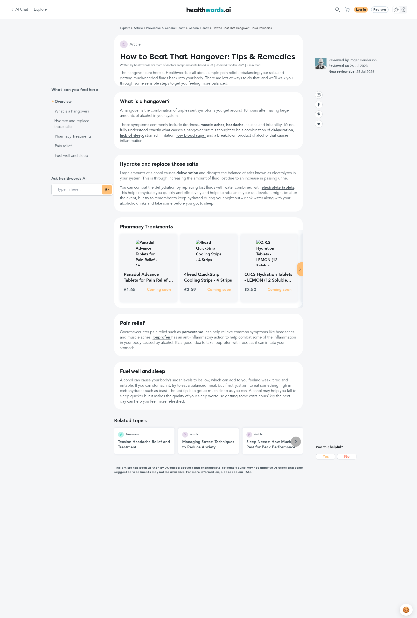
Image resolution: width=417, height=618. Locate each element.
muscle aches (212, 125)
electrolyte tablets (278, 188)
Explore (40, 10)
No (347, 457)
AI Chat (21, 10)
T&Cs (247, 472)
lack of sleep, (132, 136)
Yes (326, 457)
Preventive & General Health (165, 28)
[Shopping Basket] (347, 10)
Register (379, 9)
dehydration (282, 130)
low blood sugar (191, 136)
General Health (199, 28)
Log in (361, 9)
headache (234, 125)
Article (138, 28)
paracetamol (194, 332)
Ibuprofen (162, 337)
